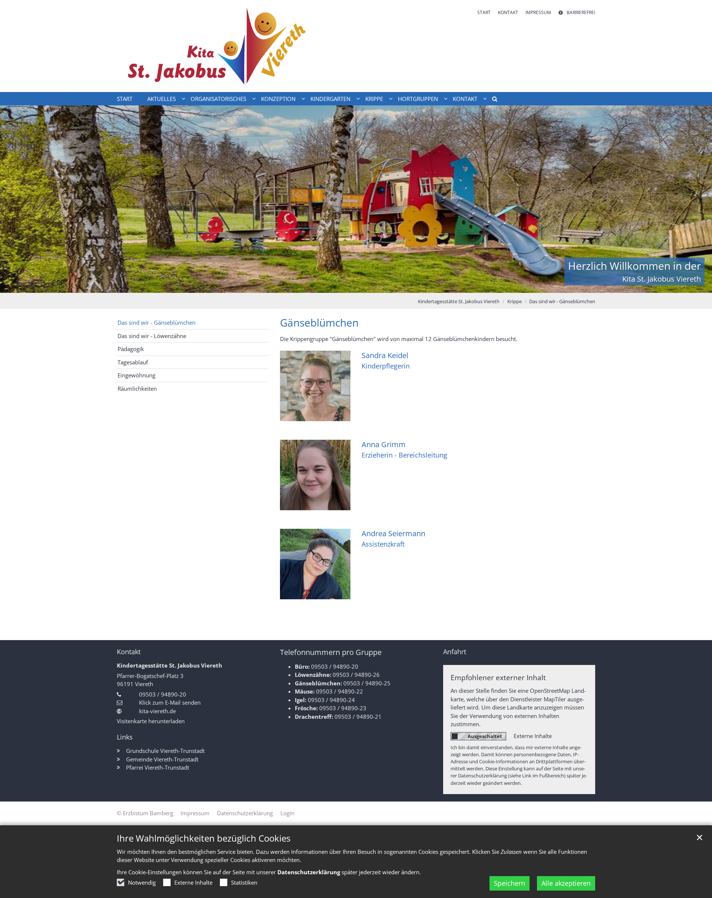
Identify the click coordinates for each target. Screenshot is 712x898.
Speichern (509, 883)
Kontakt (129, 652)
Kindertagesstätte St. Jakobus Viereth (459, 301)
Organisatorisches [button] (218, 98)
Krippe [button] (374, 98)
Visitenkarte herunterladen (151, 721)
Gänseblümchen (319, 322)
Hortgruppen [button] (418, 98)
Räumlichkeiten (137, 388)
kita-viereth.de (157, 711)
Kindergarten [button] (330, 98)
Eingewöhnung (136, 375)
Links (125, 737)
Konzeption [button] (278, 98)
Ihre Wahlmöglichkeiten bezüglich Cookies (203, 838)
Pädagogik (131, 349)
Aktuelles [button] (161, 98)
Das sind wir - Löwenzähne (152, 336)
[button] (492, 100)
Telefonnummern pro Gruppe (331, 652)
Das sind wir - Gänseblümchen (562, 301)
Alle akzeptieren (566, 883)
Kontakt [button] (465, 98)
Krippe (514, 301)
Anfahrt (454, 652)
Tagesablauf (133, 362)
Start (124, 98)
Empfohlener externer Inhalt (498, 677)
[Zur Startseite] (233, 46)
